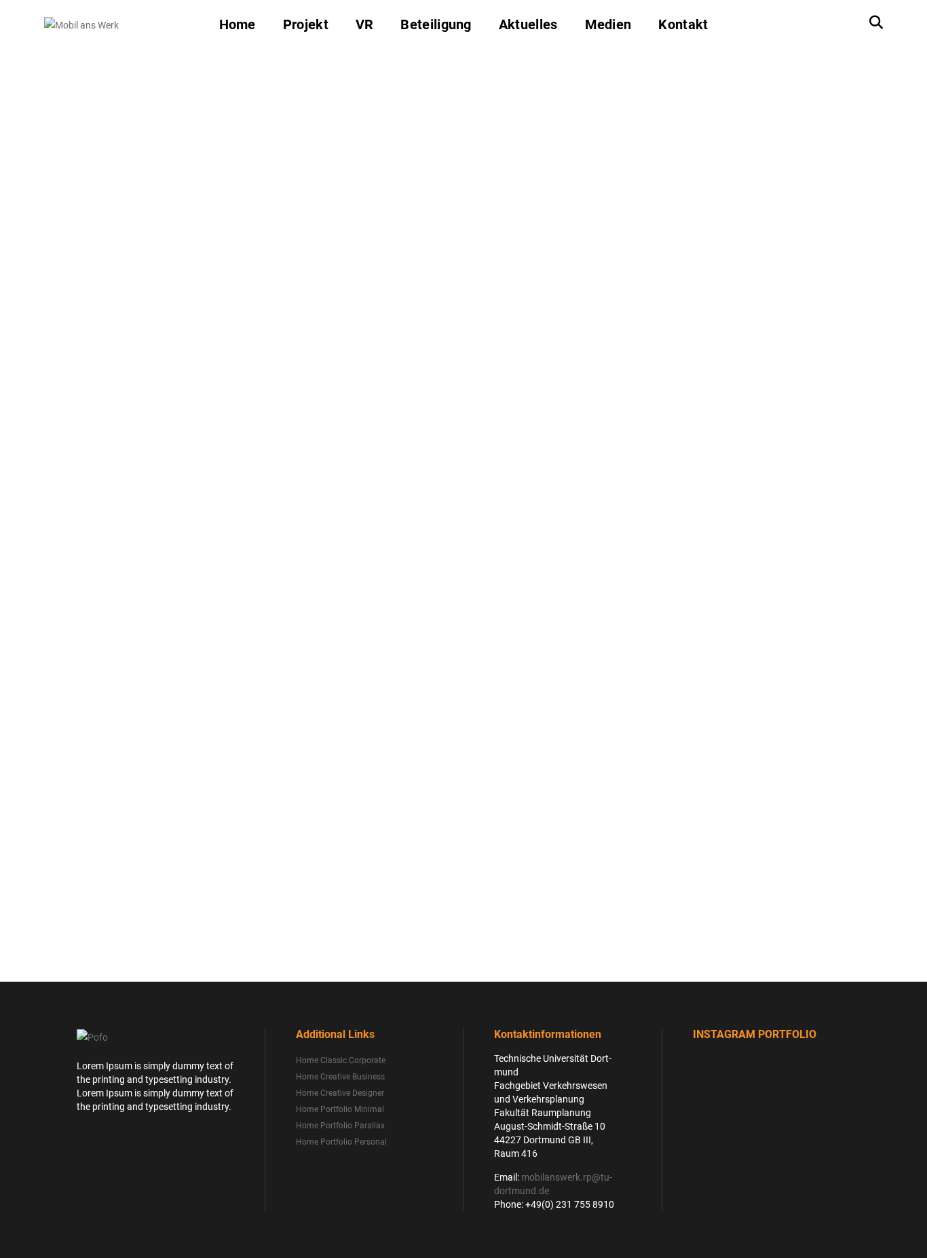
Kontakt (683, 24)
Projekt (305, 24)
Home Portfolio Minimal (340, 1109)
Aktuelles (528, 24)
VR (365, 24)
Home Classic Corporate (340, 1060)
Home (237, 24)
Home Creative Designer (340, 1093)
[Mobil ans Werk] (81, 23)
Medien (608, 24)
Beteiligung (435, 24)
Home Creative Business (340, 1076)
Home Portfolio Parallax (340, 1125)
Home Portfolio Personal (341, 1142)
